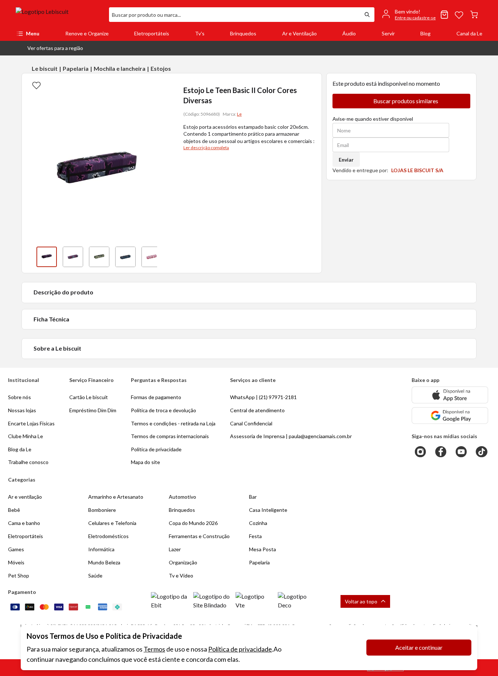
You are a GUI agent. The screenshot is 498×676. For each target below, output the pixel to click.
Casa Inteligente (268, 510)
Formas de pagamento (156, 397)
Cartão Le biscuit (88, 397)
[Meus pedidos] (444, 14)
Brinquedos (243, 33)
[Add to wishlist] (36, 85)
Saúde (95, 575)
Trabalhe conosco (28, 462)
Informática (101, 549)
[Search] (367, 14)
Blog (425, 33)
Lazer (175, 549)
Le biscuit (45, 68)
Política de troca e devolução (163, 410)
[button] (49, 48)
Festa (255, 536)
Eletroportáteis (151, 33)
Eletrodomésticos (108, 536)
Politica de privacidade (156, 449)
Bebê (14, 510)
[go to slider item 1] (73, 257)
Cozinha (258, 523)
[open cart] (474, 14)
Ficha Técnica (51, 319)
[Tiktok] (481, 451)
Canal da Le (469, 33)
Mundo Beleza (104, 562)
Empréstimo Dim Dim (92, 410)
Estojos (161, 68)
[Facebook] (441, 451)
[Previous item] (29, 256)
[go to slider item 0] (46, 257)
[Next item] (164, 256)
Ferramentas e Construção (199, 536)
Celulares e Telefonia (112, 523)
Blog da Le (19, 449)
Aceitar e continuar (419, 647)
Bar (253, 497)
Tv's (200, 33)
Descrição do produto (63, 292)
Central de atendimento (257, 410)
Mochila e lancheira (119, 68)
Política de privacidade (240, 649)
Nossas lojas (22, 410)
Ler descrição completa (206, 147)
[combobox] (234, 14)
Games (16, 549)
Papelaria (76, 68)
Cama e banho (24, 523)
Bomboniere (102, 510)
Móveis (16, 562)
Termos (154, 649)
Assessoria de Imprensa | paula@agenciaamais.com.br (291, 436)
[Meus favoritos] (459, 14)
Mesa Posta (262, 549)
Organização (183, 562)
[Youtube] (461, 451)
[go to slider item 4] (151, 257)
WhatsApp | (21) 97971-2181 (263, 397)
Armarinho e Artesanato (115, 497)
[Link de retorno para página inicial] (59, 14)
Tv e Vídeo (181, 575)
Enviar (346, 160)
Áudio (349, 33)
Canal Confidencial (251, 423)
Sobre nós (19, 397)
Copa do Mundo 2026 (193, 523)
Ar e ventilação (25, 497)
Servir (388, 33)
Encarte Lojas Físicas (31, 423)
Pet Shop (18, 575)
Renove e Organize (87, 33)
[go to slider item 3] (125, 257)
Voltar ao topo (361, 601)
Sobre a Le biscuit (57, 348)
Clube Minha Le (25, 436)
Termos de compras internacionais (170, 436)
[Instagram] (420, 451)
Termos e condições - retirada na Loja (173, 423)
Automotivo (182, 497)
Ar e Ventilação (299, 33)
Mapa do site (145, 462)
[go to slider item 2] (99, 257)
